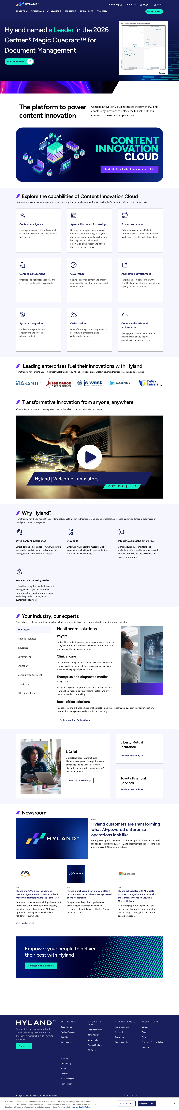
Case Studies (66, 1027)
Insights (64, 1037)
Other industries (26, 693)
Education (23, 666)
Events (64, 1068)
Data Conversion (122, 1042)
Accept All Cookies (146, 1103)
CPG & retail (24, 684)
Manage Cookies (126, 1103)
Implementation (122, 1027)
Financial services (27, 638)
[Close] (174, 1103)
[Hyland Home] (27, 5)
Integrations (66, 1042)
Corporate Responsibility (152, 1042)
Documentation (67, 1078)
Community (66, 1063)
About (144, 1032)
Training (64, 1073)
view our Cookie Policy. (81, 1107)
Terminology (93, 1034)
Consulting (119, 1037)
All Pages (92, 1050)
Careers (145, 1027)
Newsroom (146, 1047)
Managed (119, 1032)
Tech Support (66, 1084)
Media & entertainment (30, 675)
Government (24, 657)
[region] (89, 1103)
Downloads (93, 1040)
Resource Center (95, 1029)
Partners (145, 1037)
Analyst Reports (68, 1032)
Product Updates (95, 1045)
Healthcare (24, 629)
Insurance (23, 648)
